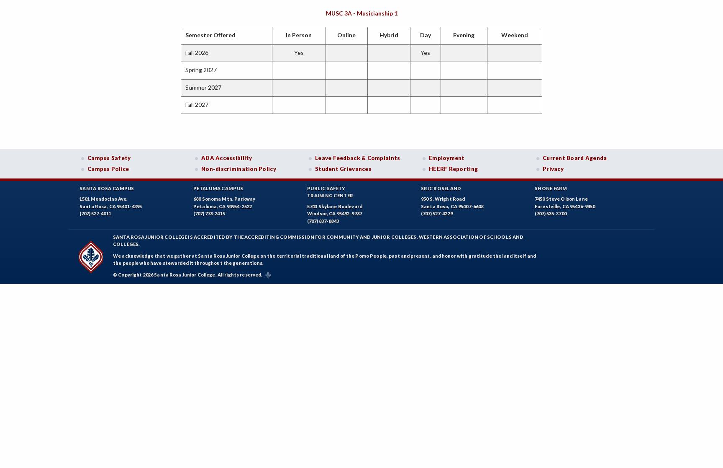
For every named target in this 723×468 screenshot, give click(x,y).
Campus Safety (109, 158)
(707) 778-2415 (209, 213)
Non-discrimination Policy (238, 168)
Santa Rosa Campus (106, 188)
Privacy (553, 168)
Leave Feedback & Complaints (357, 158)
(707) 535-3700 (551, 213)
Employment (447, 158)
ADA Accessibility (226, 158)
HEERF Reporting (453, 168)
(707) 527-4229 (437, 213)
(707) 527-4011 (95, 213)
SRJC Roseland (441, 188)
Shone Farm (551, 188)
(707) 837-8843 (323, 221)
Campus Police (108, 168)
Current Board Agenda (575, 158)
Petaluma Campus (218, 188)
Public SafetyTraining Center (330, 192)
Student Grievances (343, 168)
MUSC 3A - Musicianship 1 (361, 13)
